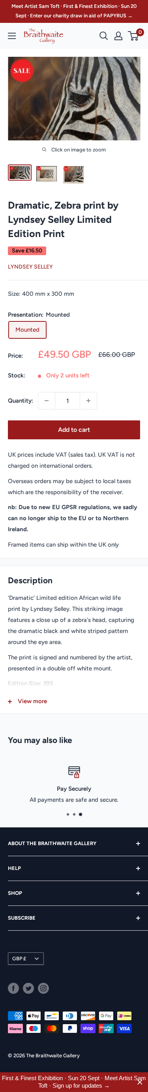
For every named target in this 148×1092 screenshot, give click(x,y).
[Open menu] (12, 36)
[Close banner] (139, 1082)
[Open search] (103, 36)
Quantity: (20, 400)
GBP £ (19, 958)
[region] (74, 1082)
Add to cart (74, 429)
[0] (134, 36)
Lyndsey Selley (30, 266)
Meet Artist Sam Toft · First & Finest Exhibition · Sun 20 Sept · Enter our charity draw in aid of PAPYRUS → (74, 11)
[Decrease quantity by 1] (46, 400)
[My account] (118, 36)
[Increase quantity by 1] (88, 400)
